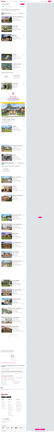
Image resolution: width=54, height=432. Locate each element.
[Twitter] (6, 419)
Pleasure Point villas (3, 383)
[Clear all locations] (19, 4)
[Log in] (52, 1)
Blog (28, 1)
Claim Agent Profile (18, 405)
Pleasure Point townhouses (16, 382)
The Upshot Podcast (18, 408)
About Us (2, 401)
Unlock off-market (21, 163)
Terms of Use (8, 422)
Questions (25, 1)
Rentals (9, 402)
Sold (12, 1)
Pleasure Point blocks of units (5, 384)
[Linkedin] (8, 419)
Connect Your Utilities (10, 415)
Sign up (49, 1)
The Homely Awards (18, 409)
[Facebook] (2, 419)
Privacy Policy (3, 422)
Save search (22, 6)
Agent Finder (16, 1)
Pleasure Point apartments (16, 381)
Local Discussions (10, 408)
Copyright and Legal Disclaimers (4, 389)
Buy (7, 1)
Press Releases (3, 402)
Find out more (16, 77)
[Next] (19, 336)
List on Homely (18, 401)
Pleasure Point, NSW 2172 (6, 8)
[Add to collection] (24, 17)
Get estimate (21, 13)
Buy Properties (10, 401)
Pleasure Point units (3, 382)
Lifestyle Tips (9, 412)
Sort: (9, 6)
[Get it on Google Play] (8, 397)
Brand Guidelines (3, 405)
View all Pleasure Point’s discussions (5, 372)
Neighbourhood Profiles (11, 409)
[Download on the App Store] (3, 397)
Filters (3, 6)
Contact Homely (3, 408)
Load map (40, 217)
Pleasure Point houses (4, 381)
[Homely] (6, 394)
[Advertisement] (13, 46)
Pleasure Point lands (16, 383)
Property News (10, 413)
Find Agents (9, 405)
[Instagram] (4, 419)
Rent (10, 1)
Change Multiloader (18, 402)
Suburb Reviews (21, 1)
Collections (42, 1)
